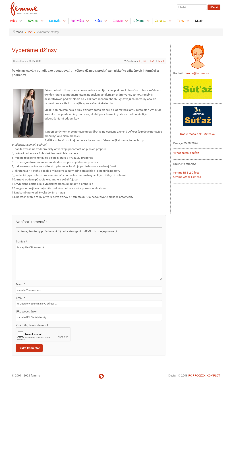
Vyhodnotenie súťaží (186, 153)
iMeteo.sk (209, 134)
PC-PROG (194, 375)
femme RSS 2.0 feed (186, 172)
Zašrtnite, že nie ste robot (32, 325)
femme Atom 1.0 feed (187, 177)
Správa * (21, 241)
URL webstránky (26, 311)
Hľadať (214, 7)
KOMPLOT (213, 375)
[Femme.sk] (28, 7)
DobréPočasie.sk (191, 134)
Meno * (20, 284)
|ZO (203, 375)
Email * (20, 298)
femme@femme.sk (197, 73)
